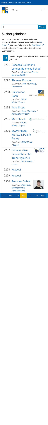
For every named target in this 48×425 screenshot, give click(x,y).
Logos (21, 102)
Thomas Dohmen (22, 80)
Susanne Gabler (21, 181)
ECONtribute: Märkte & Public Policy (21, 134)
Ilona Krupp (18, 107)
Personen (25, 185)
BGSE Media (26, 142)
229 (17, 195)
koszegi (16, 169)
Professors (17, 87)
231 (29, 195)
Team (23, 84)
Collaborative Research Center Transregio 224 (21, 154)
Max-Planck (19, 119)
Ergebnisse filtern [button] (25, 56)
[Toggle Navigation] (43, 10)
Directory (32, 84)
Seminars (25, 72)
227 (3, 195)
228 (10, 195)
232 (36, 195)
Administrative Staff (20, 114)
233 (42, 195)
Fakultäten (36, 45)
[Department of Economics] (5, 10)
